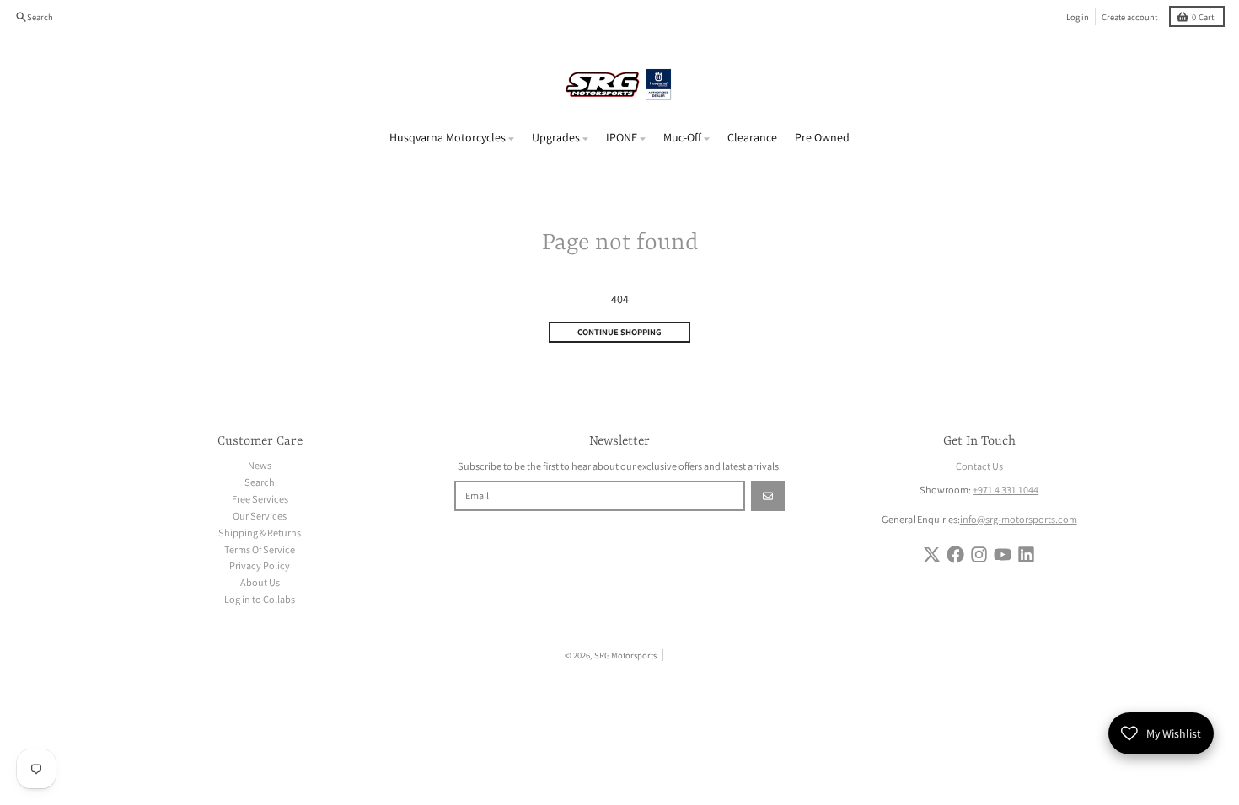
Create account (1129, 17)
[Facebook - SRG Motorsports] (955, 554)
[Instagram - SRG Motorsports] (979, 554)
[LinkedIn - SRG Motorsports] (1026, 554)
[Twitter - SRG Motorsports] (932, 554)
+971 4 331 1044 (1005, 489)
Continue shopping (619, 332)
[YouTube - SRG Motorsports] (1002, 554)
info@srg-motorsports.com (1018, 519)
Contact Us (979, 466)
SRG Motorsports (625, 655)
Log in (1077, 17)
